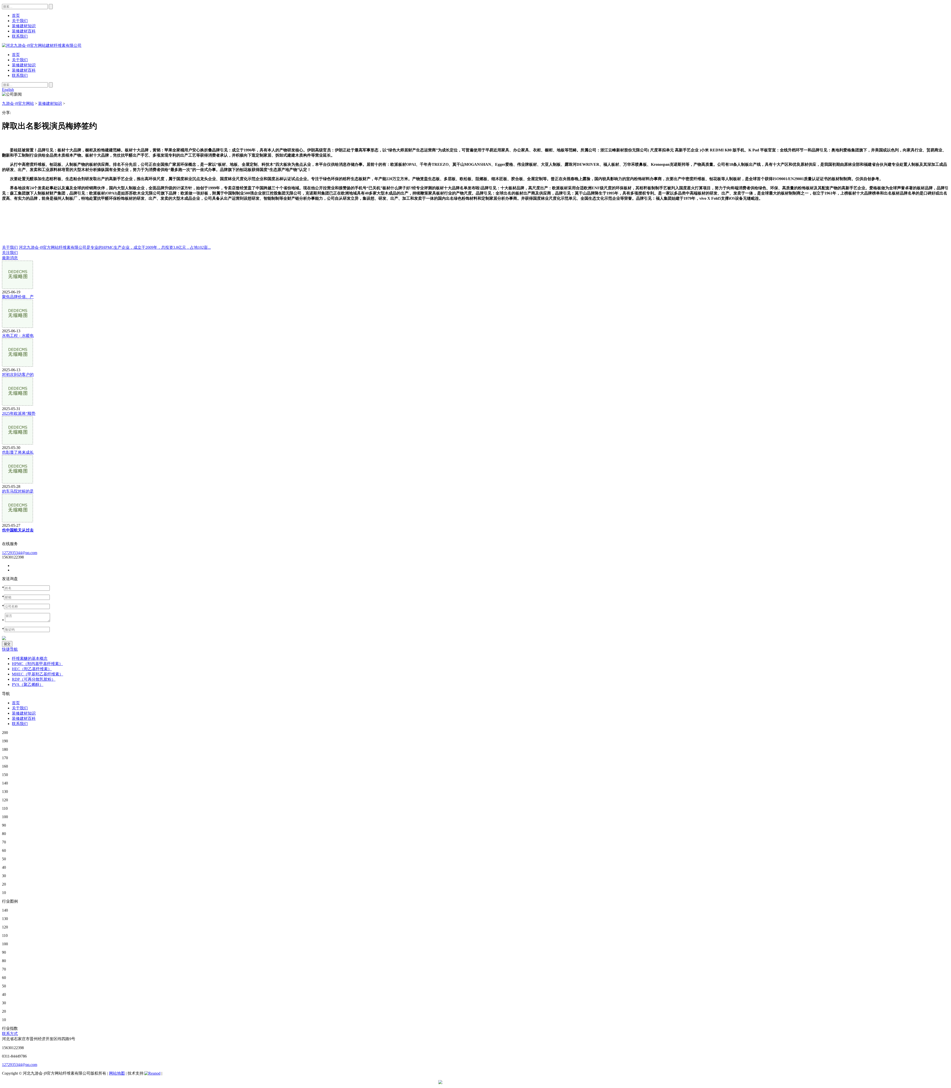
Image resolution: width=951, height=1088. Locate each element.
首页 (16, 55)
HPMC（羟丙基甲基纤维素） (37, 664)
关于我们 (20, 60)
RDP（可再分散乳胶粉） (33, 679)
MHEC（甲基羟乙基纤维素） (37, 674)
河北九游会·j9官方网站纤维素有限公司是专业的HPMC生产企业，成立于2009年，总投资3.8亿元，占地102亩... (115, 247)
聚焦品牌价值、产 (18, 297)
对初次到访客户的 (18, 374)
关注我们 (10, 253)
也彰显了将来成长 (18, 452)
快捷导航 (10, 649)
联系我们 (20, 75)
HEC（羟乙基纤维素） (32, 669)
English (8, 89)
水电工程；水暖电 (18, 336)
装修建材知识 (24, 65)
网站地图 (117, 1073)
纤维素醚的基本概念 (30, 658)
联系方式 (10, 1034)
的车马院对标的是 (18, 491)
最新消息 (10, 258)
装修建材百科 (24, 70)
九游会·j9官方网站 (18, 103)
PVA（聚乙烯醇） (27, 684)
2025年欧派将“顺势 (18, 413)
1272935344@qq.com (19, 553)
